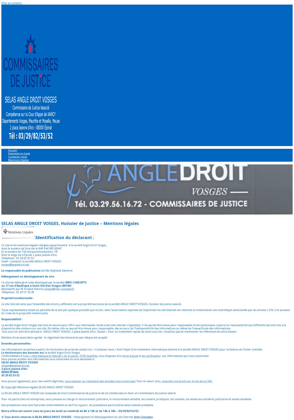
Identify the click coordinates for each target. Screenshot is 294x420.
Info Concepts (143, 417)
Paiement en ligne (19, 153)
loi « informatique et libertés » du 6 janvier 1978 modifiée (61, 356)
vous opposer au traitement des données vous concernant (100, 381)
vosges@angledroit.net (15, 264)
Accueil (12, 150)
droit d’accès (130, 356)
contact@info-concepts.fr (59, 289)
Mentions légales (18, 160)
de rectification (151, 356)
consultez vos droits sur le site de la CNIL (187, 381)
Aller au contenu (11, 3)
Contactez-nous (17, 156)
